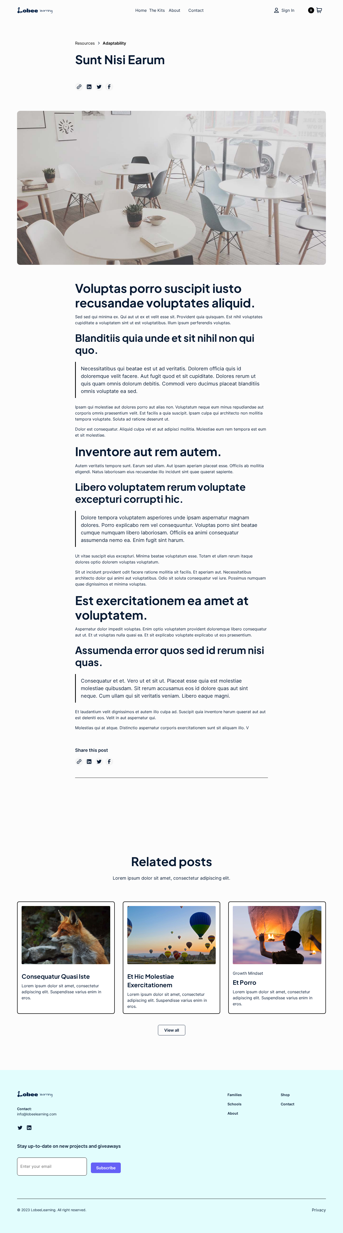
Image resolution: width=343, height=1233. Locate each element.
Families (234, 1095)
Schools (234, 1104)
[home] (48, 10)
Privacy (319, 1209)
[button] (315, 10)
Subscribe (106, 1167)
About (232, 1113)
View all (171, 1030)
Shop (285, 1095)
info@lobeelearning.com (36, 1114)
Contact (287, 1104)
